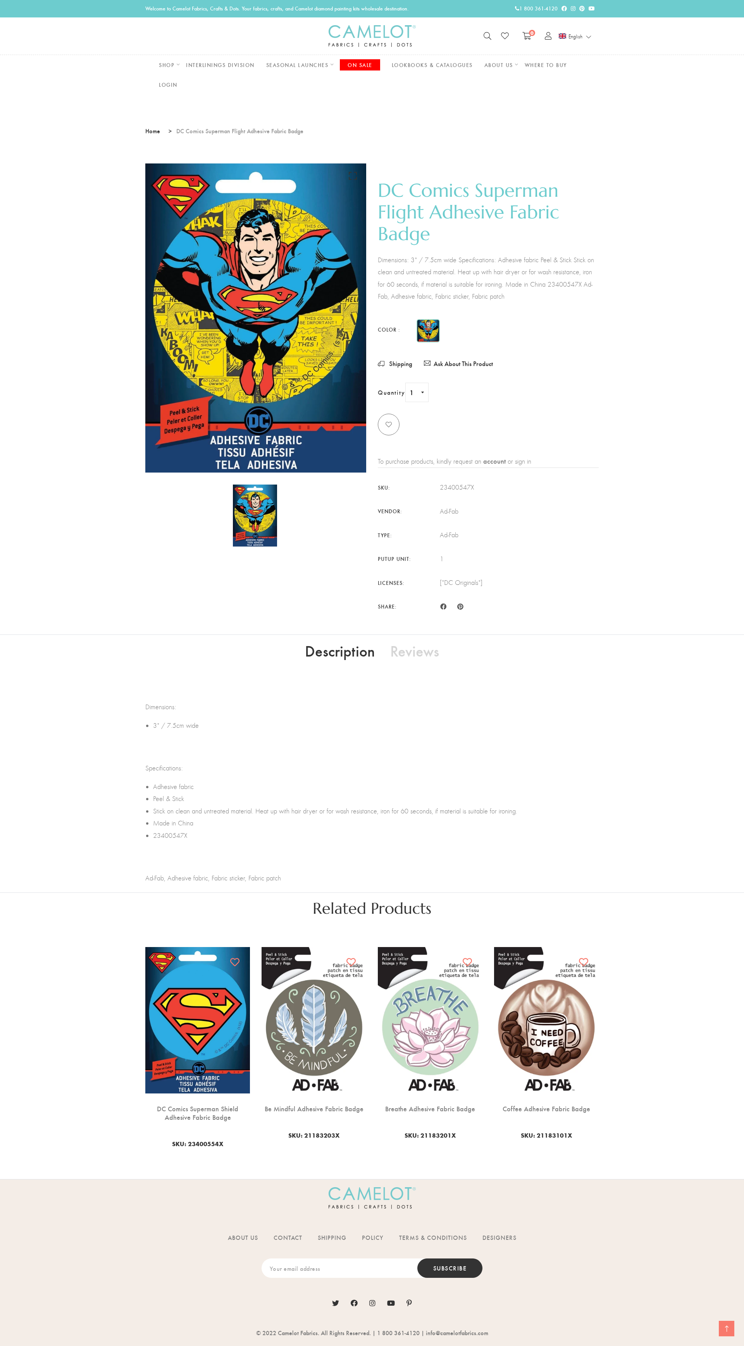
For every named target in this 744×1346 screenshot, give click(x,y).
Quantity (391, 392)
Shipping (400, 363)
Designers (499, 1237)
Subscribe (450, 1268)
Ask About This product (463, 363)
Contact (288, 1237)
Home (152, 131)
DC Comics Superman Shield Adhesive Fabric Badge (197, 1112)
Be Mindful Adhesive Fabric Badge (314, 1108)
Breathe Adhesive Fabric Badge (430, 1108)
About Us (243, 1237)
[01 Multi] (428, 330)
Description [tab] (340, 650)
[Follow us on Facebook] (443, 606)
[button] (575, 36)
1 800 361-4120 (538, 8)
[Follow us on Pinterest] (459, 606)
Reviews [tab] (414, 650)
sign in (523, 461)
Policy (373, 1237)
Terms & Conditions (433, 1237)
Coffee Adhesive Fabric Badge (546, 1108)
